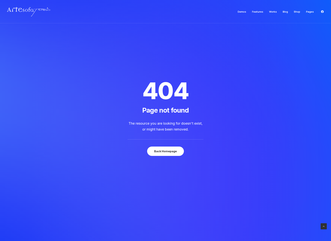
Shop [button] (297, 11)
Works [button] (273, 11)
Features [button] (257, 11)
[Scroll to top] (324, 226)
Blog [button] (285, 11)
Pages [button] (310, 11)
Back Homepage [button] (165, 151)
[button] (322, 11)
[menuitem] (242, 11)
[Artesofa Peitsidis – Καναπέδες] (29, 11)
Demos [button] (242, 11)
